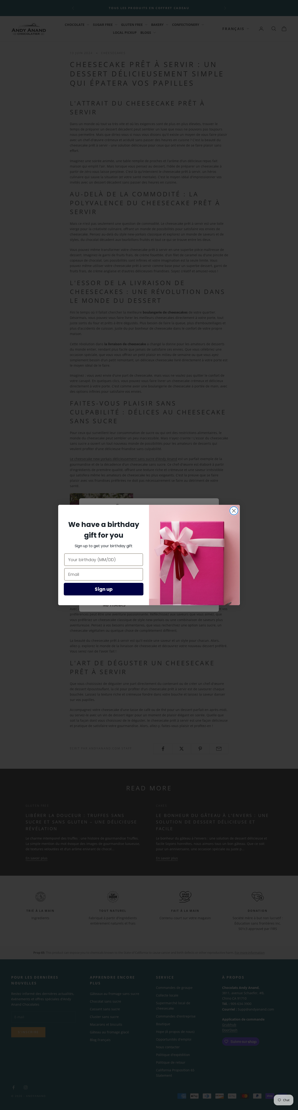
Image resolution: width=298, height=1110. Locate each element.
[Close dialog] (234, 511)
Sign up (104, 589)
